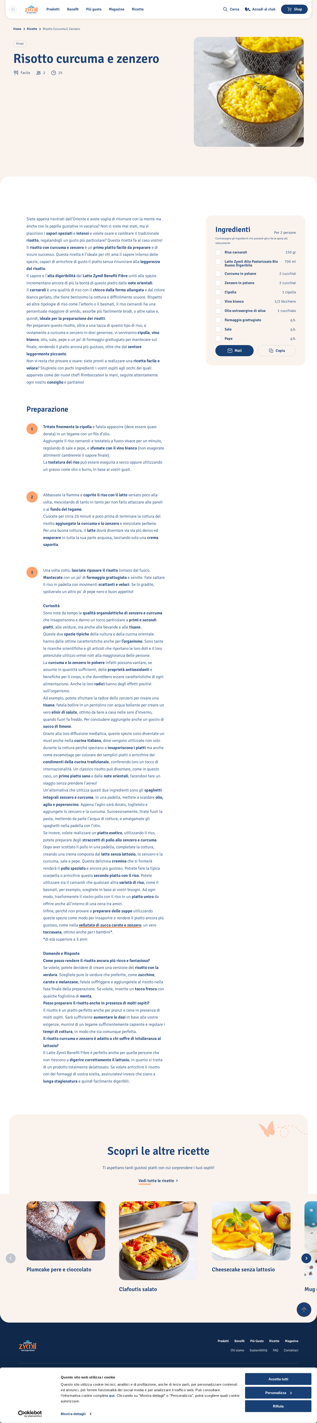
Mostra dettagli (73, 1414)
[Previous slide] (11, 1258)
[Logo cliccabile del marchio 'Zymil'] (31, 9)
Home (17, 29)
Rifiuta (278, 1406)
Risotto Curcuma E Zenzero (61, 29)
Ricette (32, 29)
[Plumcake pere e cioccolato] (65, 1230)
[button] (53, 9)
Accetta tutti (278, 1379)
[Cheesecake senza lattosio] (251, 1230)
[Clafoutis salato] (158, 1240)
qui (112, 1395)
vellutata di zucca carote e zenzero (110, 925)
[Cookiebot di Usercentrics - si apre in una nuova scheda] (30, 1413)
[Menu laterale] (13, 9)
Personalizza (275, 1392)
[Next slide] (306, 1258)
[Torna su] (304, 1309)
